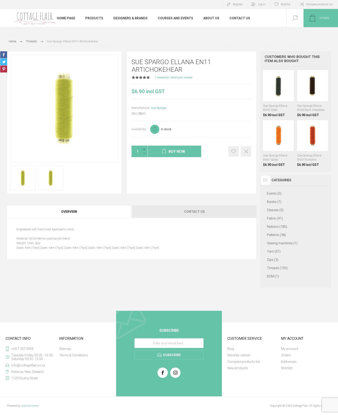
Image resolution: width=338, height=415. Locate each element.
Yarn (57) (274, 251)
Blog (230, 349)
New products (237, 368)
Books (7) (274, 202)
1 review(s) (162, 77)
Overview (69, 211)
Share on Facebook (3, 54)
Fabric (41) (275, 218)
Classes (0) (275, 210)
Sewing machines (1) (282, 243)
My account (289, 349)
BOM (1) (273, 276)
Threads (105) (277, 268)
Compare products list (319, 4)
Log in (261, 4)
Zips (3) (272, 260)
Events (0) (274, 193)
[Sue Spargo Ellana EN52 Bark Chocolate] (312, 93)
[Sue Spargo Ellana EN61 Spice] (278, 143)
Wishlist (286, 368)
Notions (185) (277, 226)
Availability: (139, 129)
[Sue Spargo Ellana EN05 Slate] (278, 93)
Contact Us (194, 211)
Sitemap (65, 349)
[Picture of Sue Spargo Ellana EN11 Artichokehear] (23, 178)
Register (238, 4)
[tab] (69, 211)
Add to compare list (246, 151)
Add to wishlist (233, 151)
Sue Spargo (158, 108)
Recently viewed (238, 355)
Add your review (181, 77)
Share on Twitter (3, 61)
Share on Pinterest (3, 69)
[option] (23, 178)
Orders (286, 355)
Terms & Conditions (73, 355)
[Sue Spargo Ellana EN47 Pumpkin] (312, 143)
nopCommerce (30, 405)
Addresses (289, 361)
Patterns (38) (276, 235)
